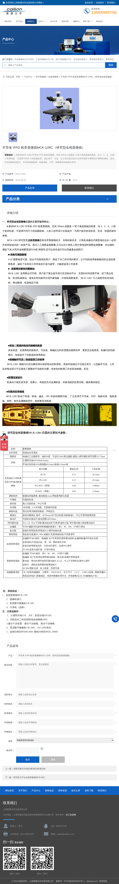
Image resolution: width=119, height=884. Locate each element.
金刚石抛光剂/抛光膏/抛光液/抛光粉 (29, 768)
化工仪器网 (71, 815)
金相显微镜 (53, 77)
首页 (18, 77)
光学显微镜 (41, 77)
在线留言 (100, 2)
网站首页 (8, 21)
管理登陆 (103, 881)
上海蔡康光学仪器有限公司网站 (28, 2)
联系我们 (111, 2)
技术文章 (53, 21)
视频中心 (76, 21)
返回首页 (89, 2)
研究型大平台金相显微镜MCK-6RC (29, 777)
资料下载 (86, 21)
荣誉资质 (65, 21)
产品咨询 (29, 188)
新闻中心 (30, 21)
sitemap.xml (91, 881)
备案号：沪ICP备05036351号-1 (70, 881)
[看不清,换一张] (59, 748)
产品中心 (40, 21)
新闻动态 (49, 790)
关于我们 (19, 21)
